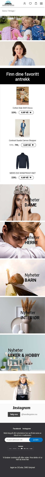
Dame (4, 11)
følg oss (14, 414)
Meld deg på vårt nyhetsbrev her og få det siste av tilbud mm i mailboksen (22, 434)
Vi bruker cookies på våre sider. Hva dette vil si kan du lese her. (22, 458)
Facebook (17, 429)
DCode (20, 467)
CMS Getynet (29, 467)
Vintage (11, 11)
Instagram (27, 429)
